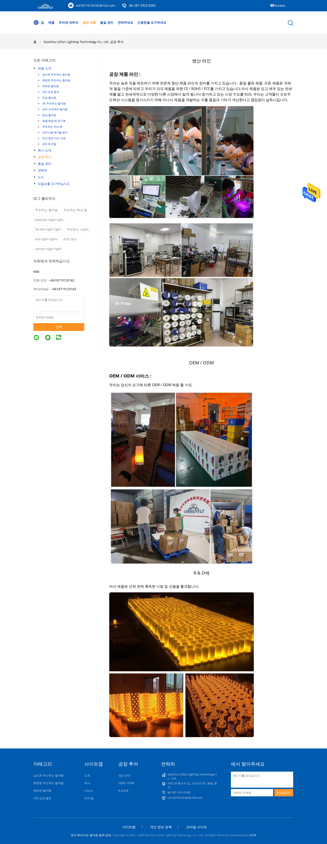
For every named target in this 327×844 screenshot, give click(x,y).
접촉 (59, 327)
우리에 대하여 (68, 22)
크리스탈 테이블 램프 (55, 132)
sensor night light (48, 249)
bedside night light (49, 220)
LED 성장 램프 (50, 92)
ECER (253, 835)
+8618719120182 (61, 280)
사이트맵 (128, 826)
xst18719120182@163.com (95, 5)
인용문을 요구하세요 (151, 22)
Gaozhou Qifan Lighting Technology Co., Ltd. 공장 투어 (83, 42)
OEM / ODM (126, 783)
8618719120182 (64, 289)
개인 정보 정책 (161, 826)
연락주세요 (125, 22)
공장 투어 (44, 157)
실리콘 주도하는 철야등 (56, 74)
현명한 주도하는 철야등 (56, 80)
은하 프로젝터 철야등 (55, 109)
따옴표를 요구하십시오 (54, 183)
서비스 (88, 791)
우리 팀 (89, 798)
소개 (87, 775)
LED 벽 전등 (49, 144)
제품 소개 (44, 68)
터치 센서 (70, 239)
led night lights (46, 239)
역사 (87, 783)
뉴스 (41, 177)
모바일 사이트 (196, 826)
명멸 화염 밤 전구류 (54, 121)
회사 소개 (44, 150)
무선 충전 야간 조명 (54, 138)
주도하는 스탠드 (78, 229)
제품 (51, 22)
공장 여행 (89, 22)
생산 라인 (124, 775)
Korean (280, 5)
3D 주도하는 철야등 (54, 103)
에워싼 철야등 (50, 86)
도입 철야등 (49, 98)
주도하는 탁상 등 (52, 126)
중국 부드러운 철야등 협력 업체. (91, 835)
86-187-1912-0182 (142, 5)
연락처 (42, 170)
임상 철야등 (49, 115)
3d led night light (48, 229)
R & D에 (123, 791)
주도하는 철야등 (46, 210)
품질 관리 (106, 22)
